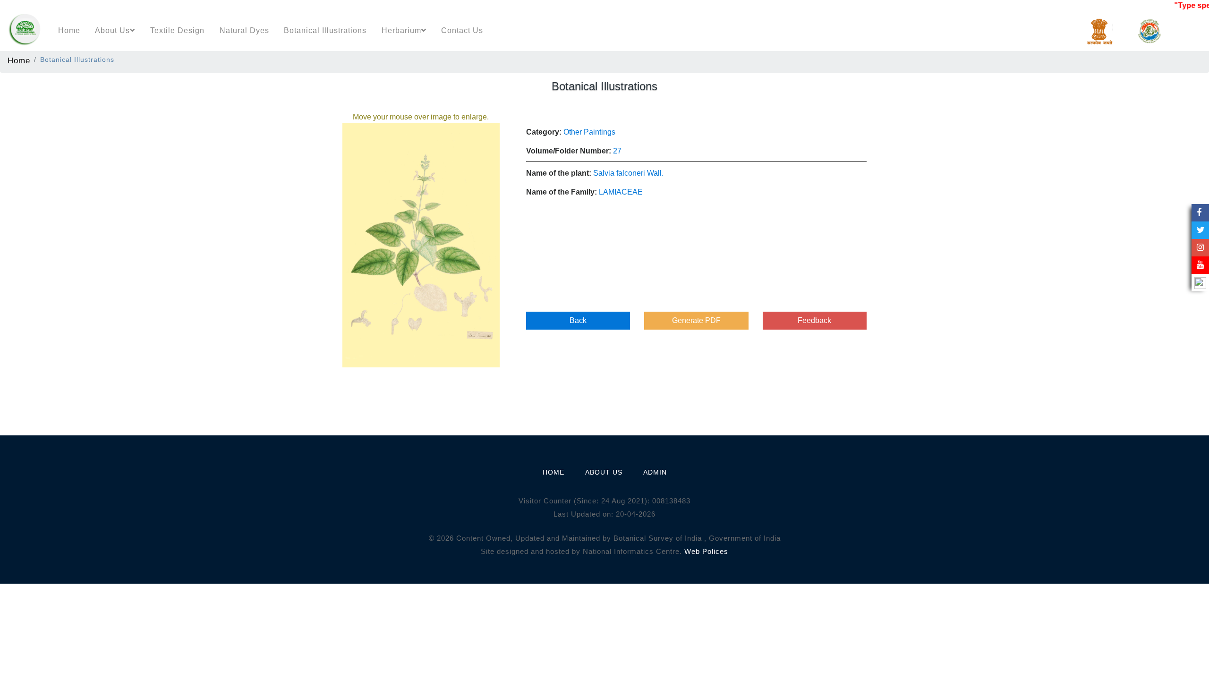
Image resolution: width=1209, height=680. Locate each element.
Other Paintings (589, 132)
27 (617, 151)
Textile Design (177, 30)
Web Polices (706, 551)
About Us (112, 30)
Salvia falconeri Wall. (628, 173)
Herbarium (401, 30)
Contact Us (462, 30)
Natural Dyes (244, 30)
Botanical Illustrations (325, 30)
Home (69, 30)
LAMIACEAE (621, 192)
